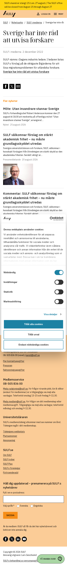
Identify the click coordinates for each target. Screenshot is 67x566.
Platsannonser (10, 436)
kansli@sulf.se (33, 355)
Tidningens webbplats (14, 431)
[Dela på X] (11, 86)
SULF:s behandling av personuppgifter (21, 560)
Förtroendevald (10, 472)
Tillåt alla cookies (33, 324)
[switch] (59, 282)
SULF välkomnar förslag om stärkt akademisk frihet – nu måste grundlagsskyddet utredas (28, 139)
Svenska (24, 505)
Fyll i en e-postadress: (14, 492)
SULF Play (8, 463)
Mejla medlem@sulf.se (14, 401)
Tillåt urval (33, 334)
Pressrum (7, 365)
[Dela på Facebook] (5, 86)
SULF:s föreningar (11, 468)
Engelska (38, 505)
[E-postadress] (18, 86)
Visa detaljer (50, 314)
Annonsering (9, 440)
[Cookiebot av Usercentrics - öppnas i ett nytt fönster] (49, 219)
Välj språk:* (8, 505)
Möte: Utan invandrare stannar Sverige (31, 109)
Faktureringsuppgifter (14, 370)
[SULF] (9, 14)
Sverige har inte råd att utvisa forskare (26, 71)
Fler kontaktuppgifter (13, 361)
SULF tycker (9, 459)
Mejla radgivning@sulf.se (15, 388)
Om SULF (7, 455)
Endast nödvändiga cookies (34, 344)
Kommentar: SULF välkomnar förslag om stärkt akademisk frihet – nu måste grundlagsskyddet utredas (32, 197)
